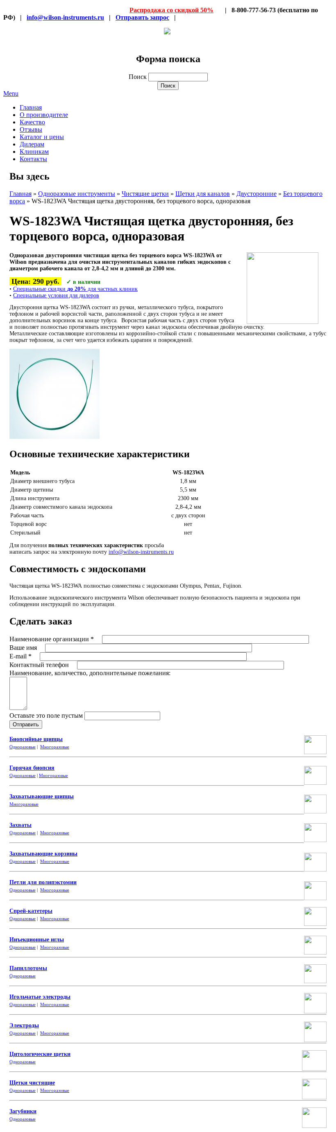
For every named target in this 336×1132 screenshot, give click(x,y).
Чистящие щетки (145, 193)
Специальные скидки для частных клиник (75, 289)
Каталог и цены (42, 136)
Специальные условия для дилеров (56, 295)
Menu (10, 93)
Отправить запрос (142, 17)
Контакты (33, 158)
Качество (32, 122)
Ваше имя (24, 647)
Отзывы (31, 129)
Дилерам (32, 144)
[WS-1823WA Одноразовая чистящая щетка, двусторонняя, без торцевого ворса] (54, 437)
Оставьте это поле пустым (46, 715)
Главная (31, 107)
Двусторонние (256, 193)
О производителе (44, 114)
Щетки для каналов (202, 193)
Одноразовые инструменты (76, 193)
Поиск (138, 76)
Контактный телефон (39, 664)
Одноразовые (22, 746)
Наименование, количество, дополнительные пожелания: (89, 672)
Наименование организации (51, 639)
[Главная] (167, 32)
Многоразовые (54, 746)
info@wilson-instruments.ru (65, 17)
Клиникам (34, 151)
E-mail (20, 656)
